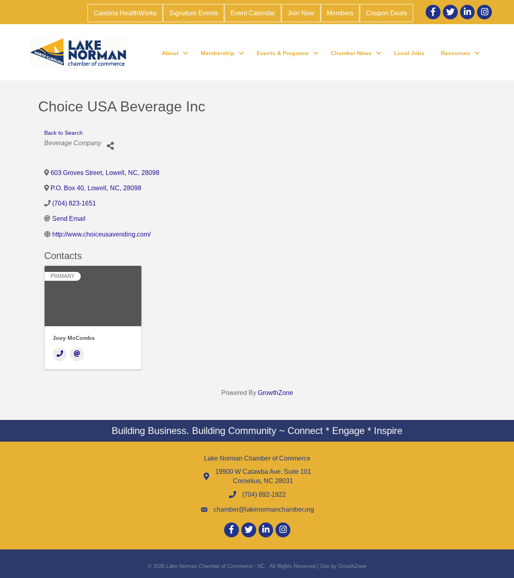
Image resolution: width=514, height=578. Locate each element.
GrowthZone (275, 392)
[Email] (77, 354)
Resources (455, 53)
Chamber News (351, 53)
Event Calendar (252, 13)
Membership (218, 53)
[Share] (110, 146)
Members (340, 13)
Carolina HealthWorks (125, 13)
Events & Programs (283, 53)
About (170, 53)
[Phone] (60, 354)
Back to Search (63, 133)
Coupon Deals (386, 13)
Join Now (301, 13)
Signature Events (193, 13)
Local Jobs (409, 53)
